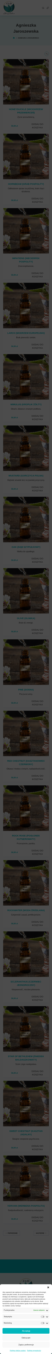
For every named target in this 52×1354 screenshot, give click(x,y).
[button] (48, 1287)
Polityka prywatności (34, 1350)
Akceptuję (26, 1331)
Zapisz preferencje (26, 1345)
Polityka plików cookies (18, 1350)
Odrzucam (26, 1338)
